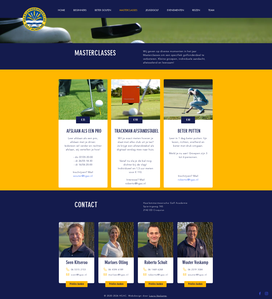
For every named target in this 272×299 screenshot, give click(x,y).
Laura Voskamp (158, 295)
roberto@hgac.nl (135, 183)
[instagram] (266, 293)
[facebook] (259, 293)
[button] (83, 119)
